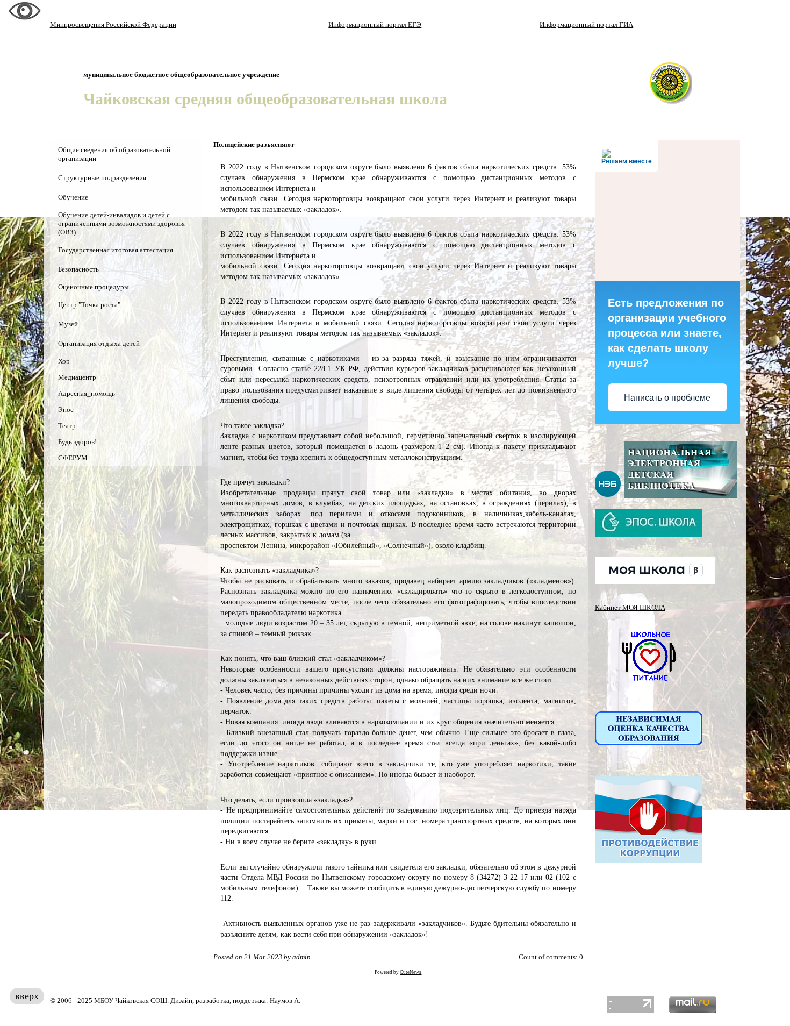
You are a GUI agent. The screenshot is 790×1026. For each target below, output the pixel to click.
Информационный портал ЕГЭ (374, 24)
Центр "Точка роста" (89, 305)
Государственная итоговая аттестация (115, 250)
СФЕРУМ (73, 458)
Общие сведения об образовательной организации (114, 154)
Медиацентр (77, 377)
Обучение (73, 197)
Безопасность (78, 269)
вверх (27, 996)
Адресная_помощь (86, 393)
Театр (67, 426)
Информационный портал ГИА (586, 24)
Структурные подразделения (102, 178)
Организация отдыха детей (99, 343)
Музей (68, 324)
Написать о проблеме (667, 397)
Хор (64, 361)
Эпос (66, 409)
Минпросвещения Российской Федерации (113, 24)
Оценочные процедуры (93, 287)
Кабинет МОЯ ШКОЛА (630, 607)
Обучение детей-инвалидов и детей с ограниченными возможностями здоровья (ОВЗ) (121, 223)
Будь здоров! (77, 442)
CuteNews (410, 972)
